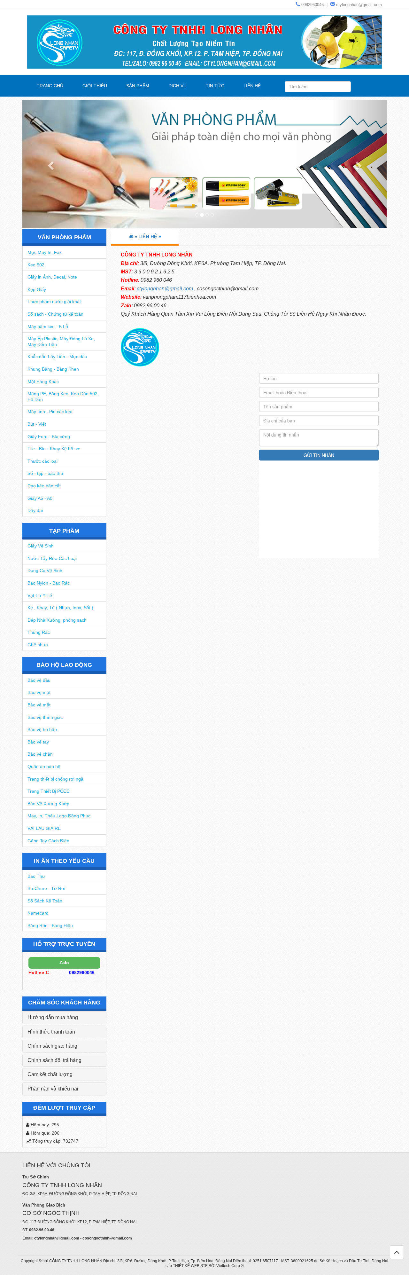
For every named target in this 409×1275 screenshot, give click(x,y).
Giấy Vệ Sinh (40, 545)
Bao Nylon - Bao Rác (48, 583)
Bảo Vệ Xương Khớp (48, 803)
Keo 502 (35, 264)
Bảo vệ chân (40, 754)
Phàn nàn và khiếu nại (52, 1088)
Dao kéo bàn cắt (44, 485)
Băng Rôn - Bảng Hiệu (50, 925)
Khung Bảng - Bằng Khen (53, 369)
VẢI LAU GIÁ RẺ (44, 828)
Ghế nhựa (37, 644)
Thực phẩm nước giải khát (54, 301)
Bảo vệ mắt (38, 704)
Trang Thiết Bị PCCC (48, 791)
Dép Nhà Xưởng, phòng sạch (57, 620)
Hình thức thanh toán (51, 1032)
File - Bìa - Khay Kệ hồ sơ (53, 448)
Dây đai (35, 510)
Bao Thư (36, 876)
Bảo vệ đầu (38, 680)
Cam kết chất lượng (50, 1074)
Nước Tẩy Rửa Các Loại (52, 558)
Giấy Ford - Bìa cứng (48, 436)
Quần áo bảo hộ (43, 766)
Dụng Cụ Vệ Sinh (44, 570)
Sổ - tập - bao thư (45, 473)
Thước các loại (42, 461)
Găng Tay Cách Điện (48, 840)
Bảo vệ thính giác (45, 717)
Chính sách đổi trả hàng (54, 1060)
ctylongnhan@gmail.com (165, 288)
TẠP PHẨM (64, 531)
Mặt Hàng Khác (43, 381)
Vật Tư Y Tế (39, 595)
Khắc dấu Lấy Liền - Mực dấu (57, 356)
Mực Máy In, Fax (44, 252)
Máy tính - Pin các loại (49, 411)
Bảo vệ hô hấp (42, 729)
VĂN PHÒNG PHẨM (64, 237)
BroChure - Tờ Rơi (46, 888)
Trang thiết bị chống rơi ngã (55, 779)
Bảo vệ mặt (38, 692)
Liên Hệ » (149, 236)
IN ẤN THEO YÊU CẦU (64, 861)
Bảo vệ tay (38, 741)
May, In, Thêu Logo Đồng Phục (58, 815)
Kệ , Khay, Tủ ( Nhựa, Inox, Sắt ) (60, 607)
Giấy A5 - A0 (39, 498)
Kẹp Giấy (36, 289)
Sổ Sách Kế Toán (44, 900)
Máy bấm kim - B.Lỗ (47, 326)
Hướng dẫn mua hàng (52, 1017)
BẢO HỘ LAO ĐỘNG (64, 665)
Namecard (38, 913)
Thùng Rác (38, 632)
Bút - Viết (36, 424)
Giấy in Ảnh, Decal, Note (52, 276)
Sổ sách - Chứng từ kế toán (55, 314)
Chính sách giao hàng (52, 1046)
